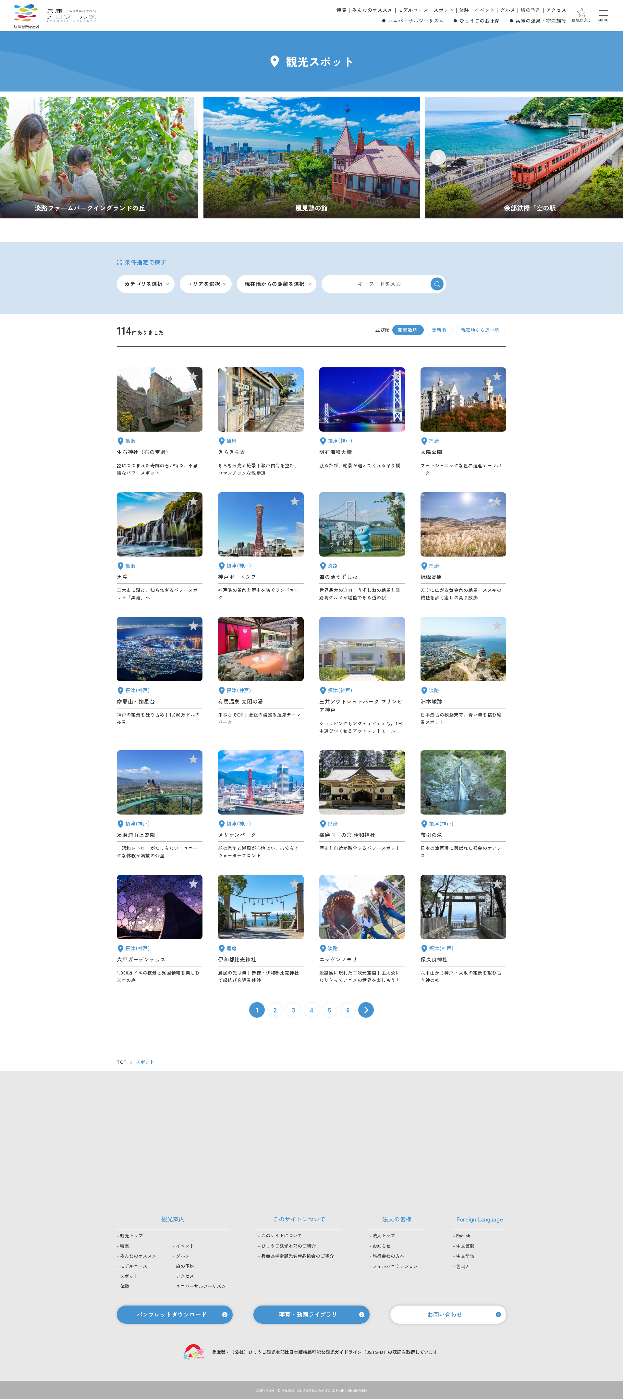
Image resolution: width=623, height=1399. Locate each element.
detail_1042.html (362, 804)
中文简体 (465, 1256)
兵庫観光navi (26, 15)
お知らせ (382, 1246)
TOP (122, 1062)
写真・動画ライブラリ (308, 1314)
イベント (484, 9)
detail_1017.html (159, 804)
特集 (341, 9)
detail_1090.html (463, 546)
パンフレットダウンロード (172, 1314)
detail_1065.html (463, 676)
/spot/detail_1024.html (311, 157)
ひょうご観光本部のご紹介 (288, 1246)
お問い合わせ (444, 1314)
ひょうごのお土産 (479, 20)
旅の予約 (530, 9)
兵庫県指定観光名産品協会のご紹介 (297, 1256)
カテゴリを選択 (144, 284)
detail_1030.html (261, 676)
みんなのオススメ (372, 9)
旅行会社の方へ (388, 1256)
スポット (444, 9)
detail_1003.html (261, 804)
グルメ (507, 9)
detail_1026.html (159, 676)
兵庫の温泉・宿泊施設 (541, 20)
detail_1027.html (362, 421)
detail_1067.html (362, 929)
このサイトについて (281, 1235)
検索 (437, 283)
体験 (464, 9)
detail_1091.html (261, 929)
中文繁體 (465, 1246)
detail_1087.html (261, 421)
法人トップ (384, 1235)
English (463, 1235)
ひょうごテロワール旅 (71, 15)
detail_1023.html (463, 804)
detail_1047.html (159, 421)
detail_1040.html (159, 546)
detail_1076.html (362, 546)
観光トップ (131, 1235)
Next (438, 157)
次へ (366, 1010)
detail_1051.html (463, 421)
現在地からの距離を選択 (275, 284)
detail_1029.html (159, 929)
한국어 (463, 1266)
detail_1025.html (463, 929)
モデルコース (413, 9)
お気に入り (581, 20)
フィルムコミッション (395, 1266)
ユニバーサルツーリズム (416, 20)
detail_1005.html (362, 676)
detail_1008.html (261, 546)
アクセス (556, 9)
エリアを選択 (204, 284)
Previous (185, 157)
